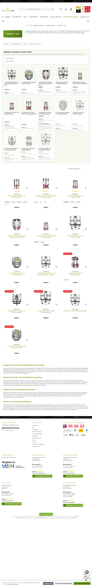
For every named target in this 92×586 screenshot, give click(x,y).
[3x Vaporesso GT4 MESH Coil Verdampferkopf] (17, 298)
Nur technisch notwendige (63, 583)
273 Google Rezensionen (69, 473)
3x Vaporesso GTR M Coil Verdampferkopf (75, 273)
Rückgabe (34, 435)
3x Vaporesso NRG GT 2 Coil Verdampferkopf (75, 236)
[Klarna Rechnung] (82, 426)
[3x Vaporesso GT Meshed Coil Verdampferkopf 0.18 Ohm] (17, 223)
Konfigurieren (48, 583)
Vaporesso (28, 31)
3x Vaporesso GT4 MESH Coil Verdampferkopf (16, 311)
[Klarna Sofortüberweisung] (76, 426)
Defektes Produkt (36, 438)
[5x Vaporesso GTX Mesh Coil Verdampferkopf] (17, 181)
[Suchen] (52, 9)
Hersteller (6, 44)
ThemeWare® (72, 518)
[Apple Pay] (71, 435)
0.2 (40, 202)
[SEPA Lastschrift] (83, 435)
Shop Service (37, 422)
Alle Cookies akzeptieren (82, 583)
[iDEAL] (65, 426)
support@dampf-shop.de (10, 428)
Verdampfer (44, 31)
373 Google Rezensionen (8, 500)
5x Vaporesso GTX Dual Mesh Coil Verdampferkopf (46, 196)
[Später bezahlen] (86, 430)
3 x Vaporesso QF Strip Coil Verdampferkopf (17, 273)
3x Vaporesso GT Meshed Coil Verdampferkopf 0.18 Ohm (17, 236)
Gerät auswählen (9, 58)
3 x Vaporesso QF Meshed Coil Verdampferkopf (17, 346)
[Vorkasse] (77, 435)
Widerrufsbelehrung (37, 433)
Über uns (34, 442)
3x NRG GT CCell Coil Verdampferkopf (75, 310)
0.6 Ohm (19, 202)
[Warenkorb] (70, 9)
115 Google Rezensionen (69, 502)
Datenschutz (35, 429)
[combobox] (34, 9)
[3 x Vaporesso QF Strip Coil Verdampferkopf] (17, 261)
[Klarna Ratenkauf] (70, 426)
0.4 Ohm (78, 202)
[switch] (86, 580)
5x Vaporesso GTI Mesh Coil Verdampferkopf (75, 196)
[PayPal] (75, 430)
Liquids (66, 392)
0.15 (36, 202)
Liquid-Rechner (36, 446)
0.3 (45, 202)
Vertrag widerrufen (46, 514)
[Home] (3, 17)
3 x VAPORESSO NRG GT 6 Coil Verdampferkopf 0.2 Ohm (46, 273)
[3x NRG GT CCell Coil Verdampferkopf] (75, 298)
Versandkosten (41, 516)
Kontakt (34, 440)
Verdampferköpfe (23, 368)
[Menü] (89, 570)
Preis (25, 44)
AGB (33, 427)
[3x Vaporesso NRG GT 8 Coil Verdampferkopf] (46, 298)
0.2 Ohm (7, 202)
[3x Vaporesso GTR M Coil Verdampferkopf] (75, 261)
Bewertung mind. (35, 44)
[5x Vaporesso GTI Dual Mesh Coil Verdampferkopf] (46, 223)
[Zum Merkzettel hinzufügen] (27, 187)
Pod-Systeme (52, 368)
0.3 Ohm (13, 202)
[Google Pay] (65, 435)
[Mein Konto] (66, 9)
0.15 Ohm (66, 202)
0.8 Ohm (25, 202)
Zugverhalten (16, 44)
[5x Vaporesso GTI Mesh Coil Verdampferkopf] (75, 181)
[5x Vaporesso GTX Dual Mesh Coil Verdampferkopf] (46, 181)
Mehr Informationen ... (13, 584)
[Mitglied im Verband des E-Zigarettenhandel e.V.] (14, 465)
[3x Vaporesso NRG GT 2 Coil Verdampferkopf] (75, 223)
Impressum (35, 425)
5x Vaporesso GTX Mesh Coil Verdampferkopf (16, 196)
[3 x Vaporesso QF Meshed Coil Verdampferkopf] (17, 334)
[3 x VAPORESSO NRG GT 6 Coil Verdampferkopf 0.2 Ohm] (46, 261)
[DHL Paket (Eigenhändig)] (81, 430)
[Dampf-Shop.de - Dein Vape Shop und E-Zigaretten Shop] (8, 9)
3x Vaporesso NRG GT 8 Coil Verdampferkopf (46, 311)
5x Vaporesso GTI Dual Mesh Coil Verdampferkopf (46, 236)
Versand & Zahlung (36, 431)
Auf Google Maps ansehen (43, 476)
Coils (54, 31)
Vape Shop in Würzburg (38, 444)
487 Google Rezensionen (38, 473)
